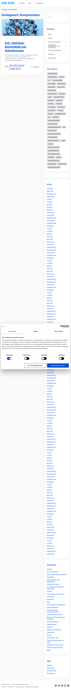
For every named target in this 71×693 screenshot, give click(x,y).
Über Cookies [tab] (59, 331)
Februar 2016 (50, 498)
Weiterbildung (62, 164)
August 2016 (50, 482)
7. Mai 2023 (15, 68)
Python (63, 140)
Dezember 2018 (51, 407)
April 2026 (49, 188)
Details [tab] (35, 331)
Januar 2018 (50, 436)
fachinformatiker (52, 93)
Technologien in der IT (53, 637)
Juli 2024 (49, 228)
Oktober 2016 (50, 476)
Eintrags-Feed (50, 668)
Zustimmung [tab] (12, 331)
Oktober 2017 (50, 444)
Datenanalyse (61, 83)
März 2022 (50, 303)
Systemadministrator (53, 160)
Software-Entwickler (53, 147)
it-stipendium (51, 110)
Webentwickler (52, 164)
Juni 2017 (49, 455)
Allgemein (49, 569)
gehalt (49, 97)
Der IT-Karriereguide (52, 571)
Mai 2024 (49, 234)
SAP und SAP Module (53, 621)
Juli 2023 (49, 260)
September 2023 (51, 255)
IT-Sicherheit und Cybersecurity (55, 594)
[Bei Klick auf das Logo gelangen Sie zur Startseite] (8, 3)
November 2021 (51, 314)
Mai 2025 (49, 204)
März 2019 (50, 399)
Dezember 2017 (51, 439)
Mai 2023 (49, 266)
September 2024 (51, 223)
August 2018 (50, 418)
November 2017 (51, 442)
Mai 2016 (49, 490)
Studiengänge (51, 632)
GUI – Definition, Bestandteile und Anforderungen (15, 46)
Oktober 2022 (50, 284)
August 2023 (50, 258)
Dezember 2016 (51, 471)
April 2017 (49, 460)
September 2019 (51, 383)
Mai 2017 (49, 458)
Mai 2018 (49, 426)
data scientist (51, 83)
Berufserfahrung (52, 77)
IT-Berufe (49, 591)
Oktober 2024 (51, 220)
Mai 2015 (49, 522)
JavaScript (56, 117)
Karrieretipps (50, 599)
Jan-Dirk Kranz (16, 65)
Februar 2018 (50, 434)
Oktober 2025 (51, 196)
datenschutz (61, 87)
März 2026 (50, 191)
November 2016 (51, 474)
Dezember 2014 (51, 532)
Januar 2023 (50, 276)
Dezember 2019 (51, 375)
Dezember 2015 (51, 503)
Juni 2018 (49, 423)
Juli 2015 (49, 516)
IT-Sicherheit (61, 107)
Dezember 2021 (51, 311)
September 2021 (51, 319)
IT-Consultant (51, 107)
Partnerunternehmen (52, 607)
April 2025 (49, 207)
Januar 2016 (50, 500)
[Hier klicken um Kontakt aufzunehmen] (56, 686)
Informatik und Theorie (53, 584)
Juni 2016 (49, 487)
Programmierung (52, 137)
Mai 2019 (49, 394)
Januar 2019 (50, 404)
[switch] (26, 358)
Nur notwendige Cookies (35, 365)
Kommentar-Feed (51, 670)
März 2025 (50, 210)
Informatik (50, 100)
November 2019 (51, 378)
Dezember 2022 (51, 279)
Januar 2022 (50, 308)
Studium (49, 635)
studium (58, 157)
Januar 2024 (50, 244)
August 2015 (50, 514)
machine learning (52, 123)
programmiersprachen (54, 133)
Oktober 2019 (50, 380)
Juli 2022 (49, 292)
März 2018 (50, 431)
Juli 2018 (49, 420)
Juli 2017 (49, 452)
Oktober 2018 (50, 412)
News (48, 602)
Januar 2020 (50, 372)
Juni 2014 (49, 543)
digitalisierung (52, 90)
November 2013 (51, 551)
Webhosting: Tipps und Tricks (55, 644)
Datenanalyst (51, 87)
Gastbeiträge (50, 577)
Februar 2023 (50, 274)
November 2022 (51, 282)
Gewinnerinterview (59, 97)
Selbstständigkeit (51, 624)
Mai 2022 (49, 298)
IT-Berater (50, 103)
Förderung (62, 93)
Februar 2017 (50, 466)
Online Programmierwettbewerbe (56, 604)
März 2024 (50, 239)
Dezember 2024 (51, 218)
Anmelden (49, 665)
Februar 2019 (50, 402)
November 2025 (51, 194)
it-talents (50, 113)
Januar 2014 (50, 548)
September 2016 (51, 479)
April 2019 (49, 396)
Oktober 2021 (50, 316)
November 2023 (51, 250)
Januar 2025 (50, 215)
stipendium (51, 157)
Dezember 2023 (51, 247)
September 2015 (51, 511)
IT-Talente (60, 110)
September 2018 (51, 415)
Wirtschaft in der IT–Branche (54, 647)
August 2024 (50, 226)
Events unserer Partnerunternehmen (57, 574)
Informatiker (59, 100)
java (49, 117)
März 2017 (50, 463)
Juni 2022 (49, 295)
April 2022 (49, 300)
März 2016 (50, 495)
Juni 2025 (49, 202)
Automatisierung (52, 73)
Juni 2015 (49, 519)
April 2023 (49, 268)
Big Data (61, 77)
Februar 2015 (50, 527)
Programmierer (52, 130)
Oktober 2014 (50, 535)
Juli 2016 (49, 484)
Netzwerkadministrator (54, 127)
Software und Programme (54, 629)
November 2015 (51, 506)
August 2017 (50, 450)
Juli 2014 (49, 540)
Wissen (49, 650)
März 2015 (50, 524)
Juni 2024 (49, 231)
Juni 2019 (49, 391)
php (64, 127)
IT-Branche (59, 103)
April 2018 (49, 428)
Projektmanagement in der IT (55, 614)
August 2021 (50, 322)
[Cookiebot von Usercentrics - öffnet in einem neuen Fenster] (61, 326)
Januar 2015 (50, 530)
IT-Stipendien (50, 596)
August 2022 (50, 290)
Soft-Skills (49, 627)
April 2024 (49, 236)
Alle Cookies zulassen (58, 365)
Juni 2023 (49, 263)
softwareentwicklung (53, 154)
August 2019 (50, 386)
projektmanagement (53, 140)
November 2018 (51, 410)
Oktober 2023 (51, 252)
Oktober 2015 (50, 508)
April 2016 (49, 492)
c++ (49, 80)
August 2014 (50, 538)
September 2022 (51, 287)
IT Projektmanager (60, 113)
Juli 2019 (49, 388)
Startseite (4, 9)
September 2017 (51, 447)
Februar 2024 (50, 242)
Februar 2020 (50, 370)
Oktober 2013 (50, 554)
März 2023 (50, 271)
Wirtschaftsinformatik (54, 167)
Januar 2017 (50, 468)
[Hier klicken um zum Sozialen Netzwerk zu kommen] (59, 686)
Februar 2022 (50, 306)
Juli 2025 (49, 199)
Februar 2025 (50, 212)
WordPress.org (51, 673)
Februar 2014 (50, 546)
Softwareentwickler (53, 150)
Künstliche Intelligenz (53, 120)
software (50, 144)
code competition (57, 80)
